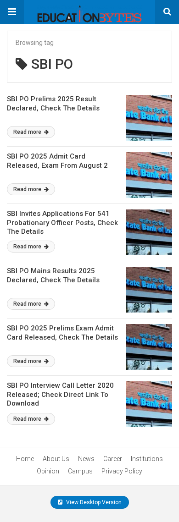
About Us (56, 458)
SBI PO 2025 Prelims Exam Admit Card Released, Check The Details (62, 332)
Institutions (147, 458)
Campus (80, 471)
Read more (28, 132)
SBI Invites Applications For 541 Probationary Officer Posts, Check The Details (62, 222)
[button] (12, 12)
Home (25, 458)
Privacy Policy (121, 471)
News (86, 458)
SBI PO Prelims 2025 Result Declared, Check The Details (53, 103)
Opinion (48, 471)
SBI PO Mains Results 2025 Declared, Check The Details (53, 275)
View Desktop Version (93, 502)
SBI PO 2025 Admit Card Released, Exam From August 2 (57, 161)
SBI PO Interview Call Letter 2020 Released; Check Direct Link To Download (60, 394)
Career (112, 458)
